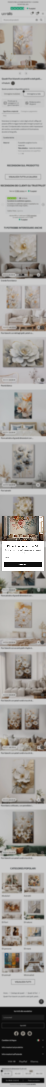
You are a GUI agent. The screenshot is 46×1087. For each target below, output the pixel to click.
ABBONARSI (23, 564)
